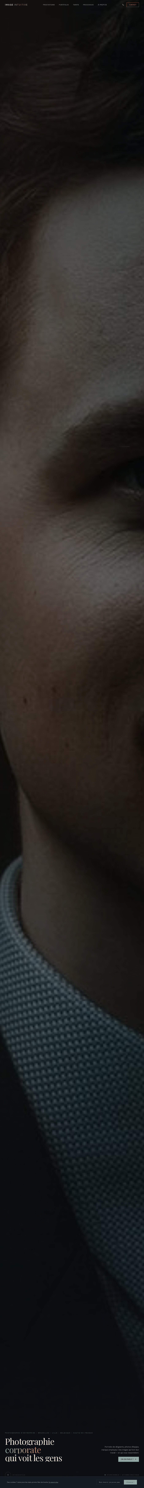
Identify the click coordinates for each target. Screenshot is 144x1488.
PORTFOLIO (64, 5)
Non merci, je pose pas (109, 1482)
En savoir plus (53, 1482)
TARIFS (76, 5)
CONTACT (132, 5)
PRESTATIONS (49, 5)
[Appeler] (123, 5)
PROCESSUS (88, 5)
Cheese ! (130, 1482)
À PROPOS (102, 5)
